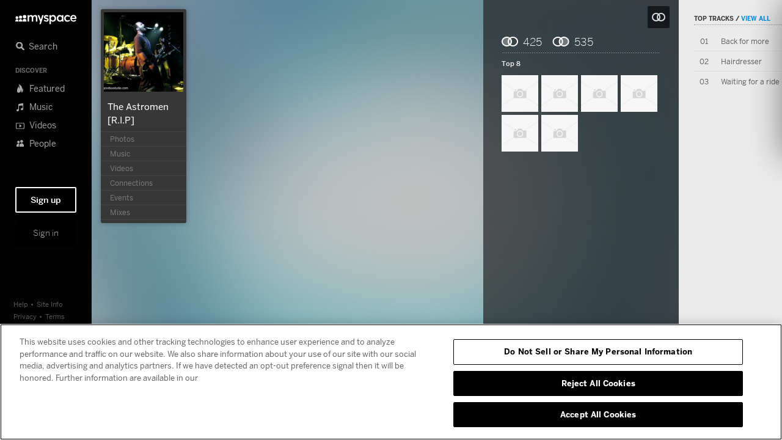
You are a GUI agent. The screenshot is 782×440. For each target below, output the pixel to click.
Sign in (46, 232)
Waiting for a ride (750, 81)
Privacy (25, 316)
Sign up (46, 199)
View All (755, 18)
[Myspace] (45, 16)
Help (20, 304)
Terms (55, 316)
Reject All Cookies (598, 383)
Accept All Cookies (598, 414)
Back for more (745, 41)
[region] (391, 382)
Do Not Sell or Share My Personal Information (598, 351)
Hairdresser (741, 61)
